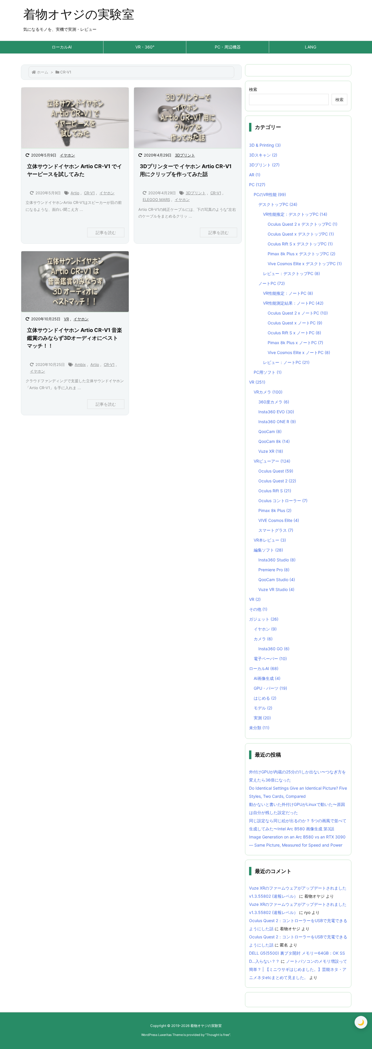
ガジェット (263, 619)
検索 (253, 89)
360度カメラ (273, 401)
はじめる (265, 698)
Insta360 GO (273, 648)
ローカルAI (263, 668)
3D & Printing (265, 145)
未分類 (259, 727)
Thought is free (217, 1035)
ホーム (42, 72)
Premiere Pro (273, 569)
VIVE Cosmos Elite (278, 520)
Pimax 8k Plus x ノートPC (295, 342)
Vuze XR (270, 451)
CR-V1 (89, 193)
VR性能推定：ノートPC (288, 293)
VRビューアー (272, 461)
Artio (75, 193)
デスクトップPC (277, 204)
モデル (263, 707)
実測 (262, 717)
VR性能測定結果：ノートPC (293, 303)
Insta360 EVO (276, 411)
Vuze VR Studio (276, 589)
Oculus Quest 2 (277, 480)
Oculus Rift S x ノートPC (294, 332)
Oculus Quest (275, 470)
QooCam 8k (274, 441)
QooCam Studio (276, 579)
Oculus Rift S (274, 490)
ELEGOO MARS (156, 199)
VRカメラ (268, 391)
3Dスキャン (263, 154)
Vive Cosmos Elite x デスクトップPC (305, 263)
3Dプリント (185, 155)
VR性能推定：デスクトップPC (295, 214)
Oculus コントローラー (282, 500)
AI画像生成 (267, 678)
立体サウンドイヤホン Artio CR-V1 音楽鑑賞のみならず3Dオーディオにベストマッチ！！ (74, 338)
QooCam (270, 431)
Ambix (80, 364)
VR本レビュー (270, 540)
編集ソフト (268, 549)
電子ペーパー (270, 658)
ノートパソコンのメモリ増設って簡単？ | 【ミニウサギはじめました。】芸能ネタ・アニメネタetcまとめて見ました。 (298, 969)
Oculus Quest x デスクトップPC (301, 233)
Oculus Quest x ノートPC (295, 322)
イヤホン (67, 155)
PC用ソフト (268, 372)
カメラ (263, 638)
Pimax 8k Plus (274, 510)
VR (66, 319)
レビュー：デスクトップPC (291, 273)
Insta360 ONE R (277, 421)
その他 (258, 609)
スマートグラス (275, 530)
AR (254, 174)
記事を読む (106, 232)
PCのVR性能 (270, 194)
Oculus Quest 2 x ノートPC (298, 312)
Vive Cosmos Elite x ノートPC (299, 352)
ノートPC (271, 283)
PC (257, 184)
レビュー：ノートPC (286, 362)
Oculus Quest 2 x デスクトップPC (302, 224)
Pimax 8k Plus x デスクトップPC (301, 253)
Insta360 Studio (277, 559)
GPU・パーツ (270, 688)
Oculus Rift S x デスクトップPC (300, 243)
